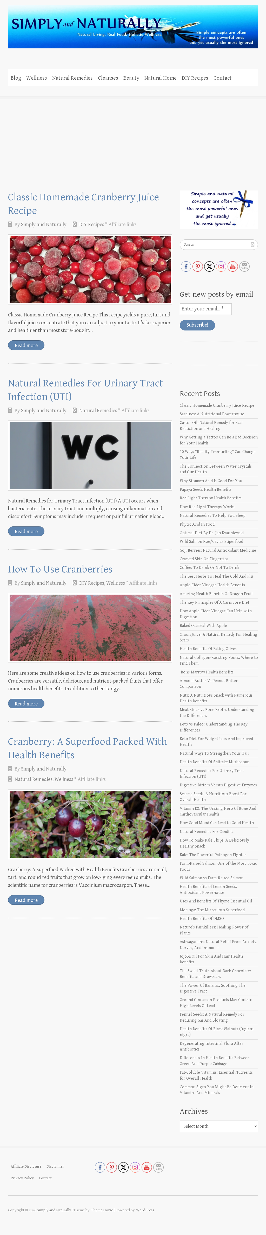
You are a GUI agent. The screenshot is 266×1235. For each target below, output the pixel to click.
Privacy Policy (22, 1178)
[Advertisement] (133, 135)
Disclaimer (55, 1166)
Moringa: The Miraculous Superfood (212, 910)
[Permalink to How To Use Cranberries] (90, 628)
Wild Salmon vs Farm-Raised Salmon (211, 878)
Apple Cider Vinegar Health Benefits (212, 585)
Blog (16, 78)
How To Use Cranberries (60, 569)
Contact (223, 78)
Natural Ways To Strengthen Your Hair (214, 753)
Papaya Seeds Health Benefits (205, 489)
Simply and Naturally (43, 225)
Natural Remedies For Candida (206, 831)
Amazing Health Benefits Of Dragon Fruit (216, 593)
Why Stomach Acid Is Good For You (211, 481)
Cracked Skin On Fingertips (204, 559)
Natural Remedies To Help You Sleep (212, 515)
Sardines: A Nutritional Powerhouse (212, 414)
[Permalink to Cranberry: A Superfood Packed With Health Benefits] (90, 824)
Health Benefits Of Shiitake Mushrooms (215, 762)
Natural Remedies (72, 78)
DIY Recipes (195, 78)
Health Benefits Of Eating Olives (208, 648)
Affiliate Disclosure (26, 1166)
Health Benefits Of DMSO (202, 918)
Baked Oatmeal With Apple (203, 625)
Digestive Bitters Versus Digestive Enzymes (218, 785)
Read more (26, 346)
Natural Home (160, 78)
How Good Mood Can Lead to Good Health (217, 822)
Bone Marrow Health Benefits (207, 672)
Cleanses (108, 78)
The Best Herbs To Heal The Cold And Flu (216, 576)
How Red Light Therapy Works (207, 507)
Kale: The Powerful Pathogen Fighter (213, 854)
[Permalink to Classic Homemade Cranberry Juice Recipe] (90, 269)
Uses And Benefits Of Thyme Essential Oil (216, 901)
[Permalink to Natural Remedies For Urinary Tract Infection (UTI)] (90, 456)
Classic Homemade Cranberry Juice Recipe (217, 405)
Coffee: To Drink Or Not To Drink (209, 567)
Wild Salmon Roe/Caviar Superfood (211, 541)
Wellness (36, 78)
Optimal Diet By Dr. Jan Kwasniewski (212, 533)
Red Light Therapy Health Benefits (211, 498)
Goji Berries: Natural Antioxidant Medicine (218, 550)
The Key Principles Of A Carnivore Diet (214, 602)
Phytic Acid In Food (197, 524)
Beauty (131, 78)
